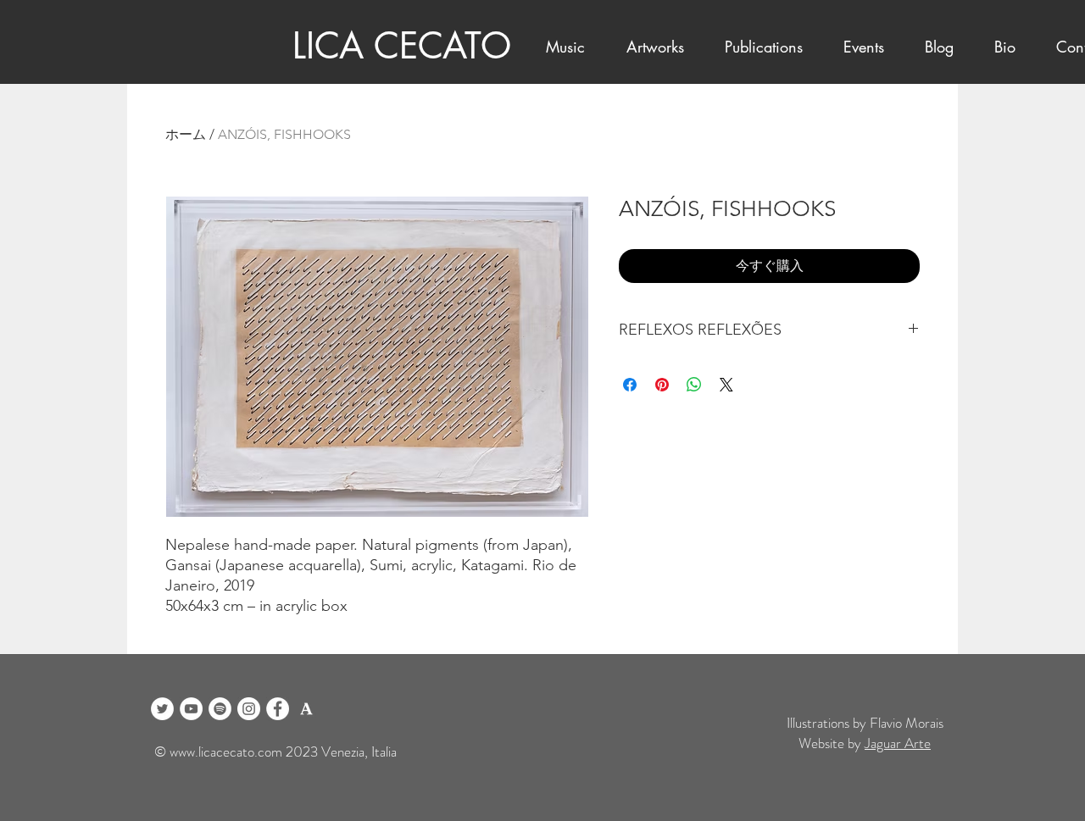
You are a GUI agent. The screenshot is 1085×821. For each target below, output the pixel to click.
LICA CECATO (401, 46)
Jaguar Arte (898, 743)
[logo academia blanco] (306, 708)
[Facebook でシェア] (630, 384)
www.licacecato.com (226, 751)
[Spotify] (220, 708)
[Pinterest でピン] (662, 384)
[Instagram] (248, 708)
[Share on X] (726, 384)
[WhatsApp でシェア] (694, 384)
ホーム (185, 134)
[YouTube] (191, 708)
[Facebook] (277, 708)
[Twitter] (162, 708)
